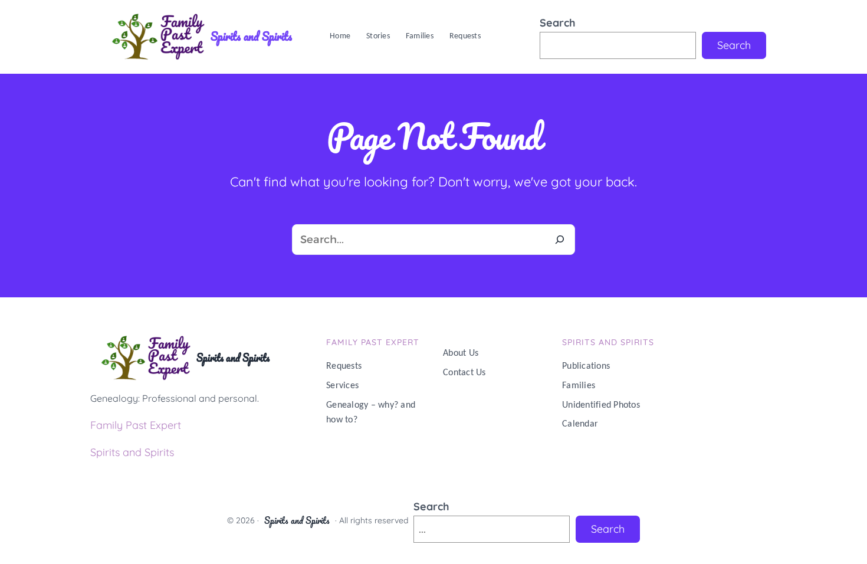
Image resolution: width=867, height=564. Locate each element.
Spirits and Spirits (251, 36)
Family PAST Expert (372, 342)
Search (558, 22)
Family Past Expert (135, 425)
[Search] (559, 239)
